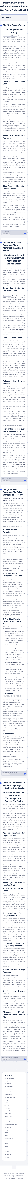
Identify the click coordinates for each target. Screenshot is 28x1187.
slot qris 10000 (7, 87)
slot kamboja (7, 1083)
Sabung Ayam (7, 1113)
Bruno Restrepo (14, 232)
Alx (22, 1178)
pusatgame (7, 1080)
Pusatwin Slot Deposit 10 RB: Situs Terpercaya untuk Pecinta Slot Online (14, 785)
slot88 (6, 1149)
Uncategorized (6, 233)
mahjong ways (8, 1094)
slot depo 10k (7, 1127)
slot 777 (6, 1119)
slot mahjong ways (9, 1078)
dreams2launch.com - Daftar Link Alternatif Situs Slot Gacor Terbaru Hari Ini (14, 6)
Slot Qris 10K (7, 1108)
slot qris (6, 1151)
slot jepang (6, 267)
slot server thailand (9, 1091)
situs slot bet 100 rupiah (10, 35)
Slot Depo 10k (7, 1105)
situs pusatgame (8, 1138)
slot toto (6, 1157)
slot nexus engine (8, 1086)
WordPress (13, 1178)
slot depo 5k (7, 1121)
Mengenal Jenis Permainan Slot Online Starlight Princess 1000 (13, 492)
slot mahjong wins (9, 1089)
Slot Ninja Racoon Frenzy (14, 25)
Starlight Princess (9, 1100)
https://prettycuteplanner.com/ (12, 1124)
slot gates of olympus (9, 1097)
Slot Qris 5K (7, 1110)
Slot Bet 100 (7, 1102)
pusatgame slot (8, 1116)
